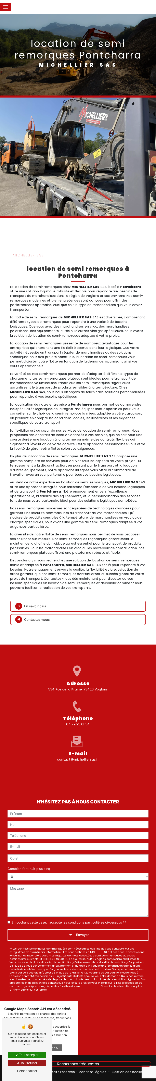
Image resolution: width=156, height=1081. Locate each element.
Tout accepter (28, 1055)
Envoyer (82, 935)
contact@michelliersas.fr (78, 759)
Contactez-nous (37, 620)
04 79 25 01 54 (78, 724)
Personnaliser (27, 1071)
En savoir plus (35, 606)
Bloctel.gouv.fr (90, 986)
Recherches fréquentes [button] (78, 1063)
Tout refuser (28, 1063)
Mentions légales (92, 1072)
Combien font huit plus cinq (29, 869)
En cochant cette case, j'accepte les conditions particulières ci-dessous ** (69, 922)
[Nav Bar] (5, 7)
